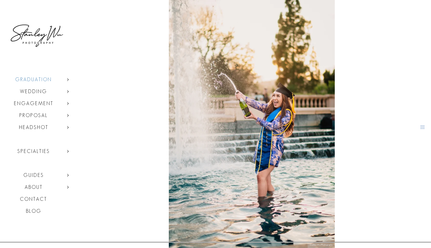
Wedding (33, 91)
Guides (33, 175)
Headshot (33, 127)
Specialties (33, 151)
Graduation (33, 79)
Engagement (33, 103)
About (34, 187)
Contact (33, 199)
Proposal (33, 115)
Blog (33, 211)
